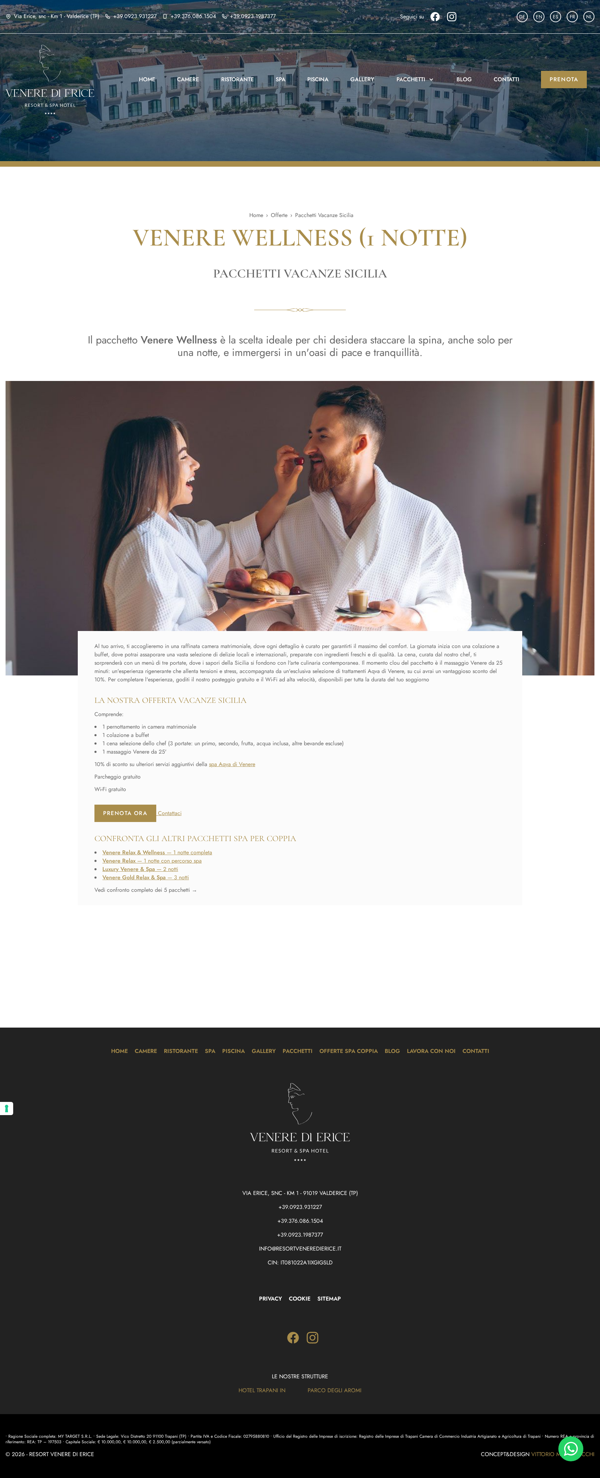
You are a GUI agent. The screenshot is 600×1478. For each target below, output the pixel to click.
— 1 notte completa (157, 852)
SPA (280, 79)
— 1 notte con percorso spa (152, 861)
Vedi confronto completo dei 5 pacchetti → (145, 890)
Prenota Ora (125, 813)
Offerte (279, 215)
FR (572, 16)
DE (522, 16)
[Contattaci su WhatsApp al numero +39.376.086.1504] (570, 1448)
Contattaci (169, 813)
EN (539, 16)
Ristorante (237, 79)
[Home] (55, 79)
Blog (464, 79)
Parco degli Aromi (334, 1390)
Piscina (317, 79)
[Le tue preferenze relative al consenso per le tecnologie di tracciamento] (6, 1108)
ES (555, 16)
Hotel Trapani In (262, 1390)
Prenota (564, 79)
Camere (188, 79)
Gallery (362, 79)
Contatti (506, 79)
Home (147, 79)
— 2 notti (140, 869)
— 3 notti (145, 877)
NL (589, 16)
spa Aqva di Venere (232, 764)
